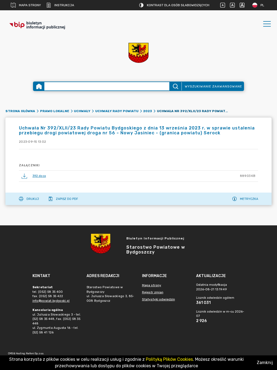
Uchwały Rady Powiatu (116, 111)
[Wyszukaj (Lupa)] (175, 86)
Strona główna (20, 111)
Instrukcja (64, 5)
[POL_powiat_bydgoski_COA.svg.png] (138, 53)
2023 (147, 111)
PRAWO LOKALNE (54, 111)
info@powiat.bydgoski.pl (51, 301)
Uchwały (82, 111)
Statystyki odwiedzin (158, 299)
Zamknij (265, 362)
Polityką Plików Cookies (169, 359)
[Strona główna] (39, 86)
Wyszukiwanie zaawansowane (213, 86)
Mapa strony (30, 5)
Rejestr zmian (152, 292)
